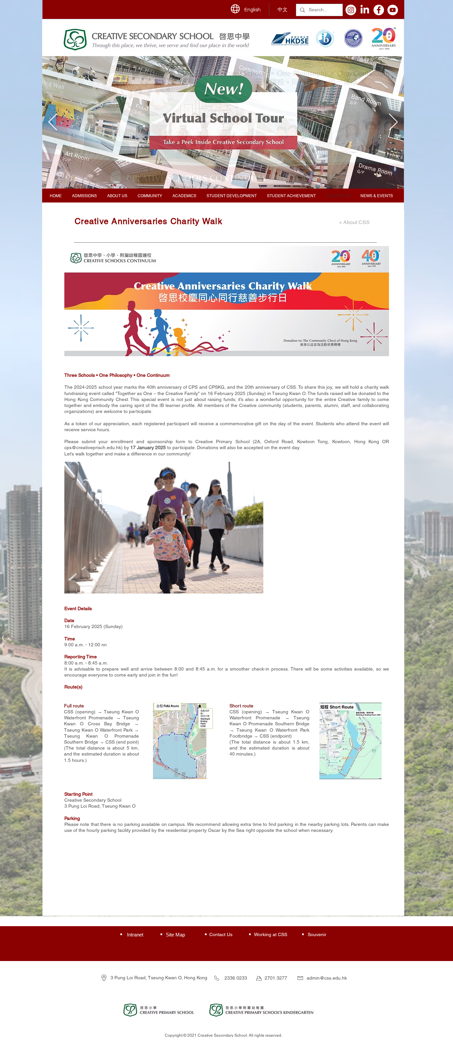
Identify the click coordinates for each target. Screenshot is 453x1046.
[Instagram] (351, 10)
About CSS (357, 222)
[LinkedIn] (364, 10)
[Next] (393, 122)
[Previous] (52, 122)
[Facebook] (378, 10)
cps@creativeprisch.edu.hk (92, 447)
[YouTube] (392, 10)
